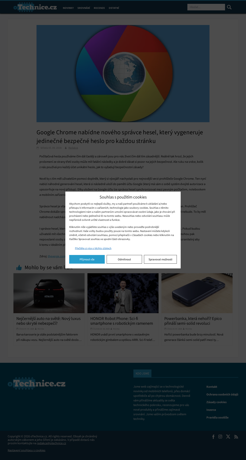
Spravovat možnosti (160, 259)
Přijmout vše (87, 259)
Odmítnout (124, 259)
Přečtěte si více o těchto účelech (93, 248)
